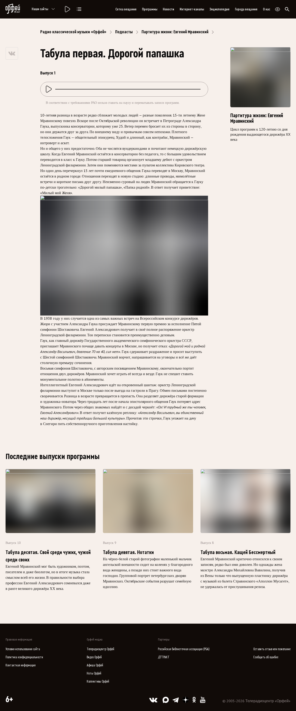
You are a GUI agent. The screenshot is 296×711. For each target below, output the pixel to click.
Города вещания (246, 9)
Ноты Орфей (94, 673)
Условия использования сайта (23, 649)
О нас (266, 9)
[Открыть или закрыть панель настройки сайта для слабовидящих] (277, 9)
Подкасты (124, 32)
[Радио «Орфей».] (67, 9)
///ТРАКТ (164, 657)
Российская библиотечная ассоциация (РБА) (184, 649)
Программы (149, 9)
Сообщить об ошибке (265, 657)
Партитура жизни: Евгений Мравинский (175, 32)
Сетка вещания (125, 9)
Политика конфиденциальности (24, 657)
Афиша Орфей (95, 665)
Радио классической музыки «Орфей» (73, 32)
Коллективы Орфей (98, 681)
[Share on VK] (12, 53)
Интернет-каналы (192, 9)
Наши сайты (40, 9)
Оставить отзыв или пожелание (271, 649)
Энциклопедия (219, 9)
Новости (168, 9)
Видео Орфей (94, 657)
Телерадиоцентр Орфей (100, 649)
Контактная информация (21, 665)
